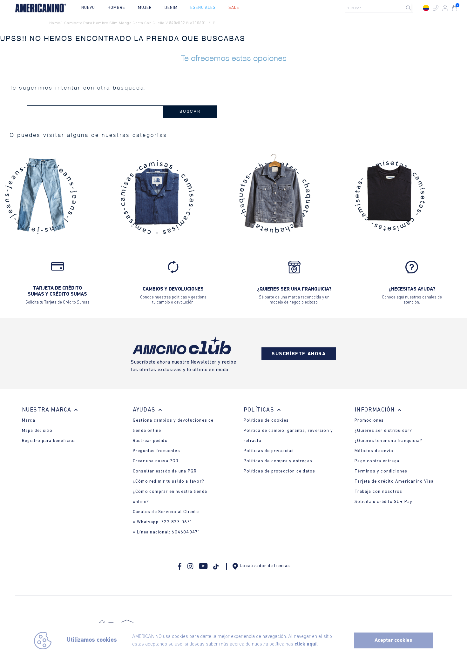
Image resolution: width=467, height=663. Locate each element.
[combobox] (380, 7)
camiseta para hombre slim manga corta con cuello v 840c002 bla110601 (135, 23)
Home (54, 23)
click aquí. (306, 644)
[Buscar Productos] (413, 7)
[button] (435, 8)
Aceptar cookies (393, 640)
